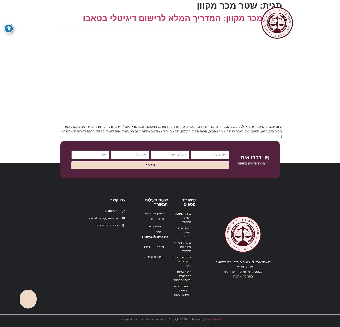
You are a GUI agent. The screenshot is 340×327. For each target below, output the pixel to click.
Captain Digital (213, 319)
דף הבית (223, 23)
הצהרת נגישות (154, 256)
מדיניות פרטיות (154, 247)
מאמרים (147, 23)
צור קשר (126, 23)
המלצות (168, 23)
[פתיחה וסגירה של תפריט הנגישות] (9, 28)
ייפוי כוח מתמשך (196, 23)
